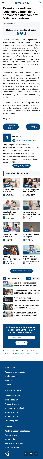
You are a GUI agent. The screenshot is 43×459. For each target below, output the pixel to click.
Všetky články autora (21, 166)
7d (33, 278)
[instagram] (21, 33)
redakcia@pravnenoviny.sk (26, 140)
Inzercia (8, 380)
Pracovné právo (12, 404)
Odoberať (21, 343)
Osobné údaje (11, 376)
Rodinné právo (11, 412)
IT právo (8, 427)
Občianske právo (12, 396)
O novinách (10, 368)
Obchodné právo (12, 400)
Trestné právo (11, 435)
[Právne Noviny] (21, 2)
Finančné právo (11, 421)
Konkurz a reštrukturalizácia (17, 431)
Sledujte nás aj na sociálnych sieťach (21, 30)
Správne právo (11, 416)
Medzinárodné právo (14, 443)
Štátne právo (10, 439)
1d (28, 278)
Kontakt (8, 384)
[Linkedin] (25, 33)
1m (38, 278)
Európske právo (12, 448)
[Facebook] (18, 33)
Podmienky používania (15, 372)
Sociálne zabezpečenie (15, 408)
